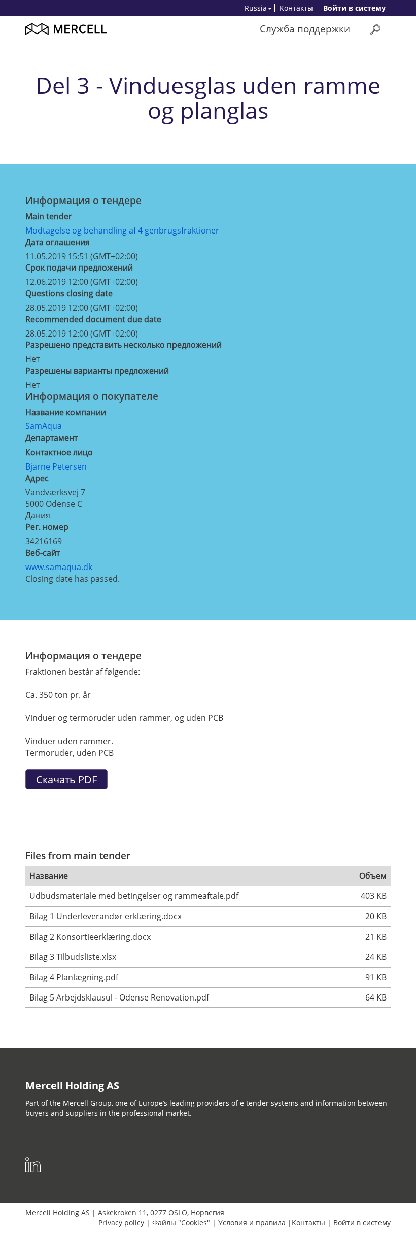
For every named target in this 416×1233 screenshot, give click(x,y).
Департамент (51, 437)
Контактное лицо (59, 452)
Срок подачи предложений (79, 267)
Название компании (65, 412)
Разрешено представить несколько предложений (123, 344)
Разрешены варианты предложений (97, 370)
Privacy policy (121, 1222)
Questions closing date (69, 293)
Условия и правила (252, 1222)
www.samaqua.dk (58, 567)
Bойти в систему (354, 8)
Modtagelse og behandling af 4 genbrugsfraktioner (122, 230)
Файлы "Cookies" (181, 1222)
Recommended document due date (93, 319)
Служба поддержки (305, 29)
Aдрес (37, 478)
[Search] (375, 29)
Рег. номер (46, 526)
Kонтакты (296, 8)
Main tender (48, 216)
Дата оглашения (57, 242)
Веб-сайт (42, 552)
